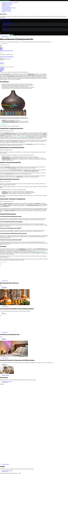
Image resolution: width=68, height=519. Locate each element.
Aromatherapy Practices (7, 22)
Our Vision (6, 29)
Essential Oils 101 (5, 5)
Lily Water (4, 338)
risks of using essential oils (41, 250)
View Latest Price (3, 124)
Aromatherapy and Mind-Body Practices (10, 2)
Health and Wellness (5, 375)
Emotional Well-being (6, 8)
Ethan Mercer (4, 287)
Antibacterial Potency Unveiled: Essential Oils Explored (7, 56)
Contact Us (6, 30)
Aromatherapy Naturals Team (7, 381)
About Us (4, 27)
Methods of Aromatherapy (8, 23)
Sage (3, 312)
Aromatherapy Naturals (4, 0)
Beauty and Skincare (6, 6)
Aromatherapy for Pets (7, 3)
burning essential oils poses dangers (18, 136)
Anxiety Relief (6, 24)
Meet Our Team (7, 28)
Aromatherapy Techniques (7, 4)
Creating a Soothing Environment (9, 7)
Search (12, 34)
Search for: (2, 33)
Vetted (3, 26)
